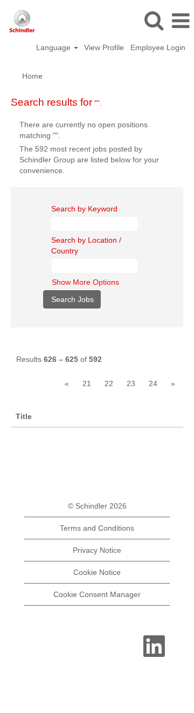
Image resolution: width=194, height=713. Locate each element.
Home (32, 76)
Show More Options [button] (85, 282)
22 (109, 383)
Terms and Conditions (97, 528)
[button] (180, 20)
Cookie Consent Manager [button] (97, 594)
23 (131, 383)
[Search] (153, 20)
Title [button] (24, 416)
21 (86, 383)
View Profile (104, 47)
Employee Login (157, 47)
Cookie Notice (97, 572)
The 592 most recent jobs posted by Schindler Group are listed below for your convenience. (89, 160)
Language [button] (54, 47)
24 (153, 383)
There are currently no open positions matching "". (83, 130)
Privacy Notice (97, 550)
